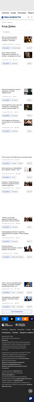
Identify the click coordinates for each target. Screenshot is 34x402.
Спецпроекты (6, 332)
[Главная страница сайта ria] (11, 17)
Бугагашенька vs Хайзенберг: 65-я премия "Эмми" (12, 169)
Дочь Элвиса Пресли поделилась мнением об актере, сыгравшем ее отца (11, 54)
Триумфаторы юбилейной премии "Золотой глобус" (10, 298)
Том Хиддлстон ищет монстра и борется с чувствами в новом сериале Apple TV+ (12, 106)
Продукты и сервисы (26, 332)
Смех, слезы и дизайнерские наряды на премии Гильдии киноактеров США (12, 284)
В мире (28, 329)
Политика (5, 329)
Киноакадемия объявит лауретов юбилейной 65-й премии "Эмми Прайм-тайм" (15, 233)
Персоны (10, 22)
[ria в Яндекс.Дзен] (12, 319)
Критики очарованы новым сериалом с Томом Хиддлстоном (11, 91)
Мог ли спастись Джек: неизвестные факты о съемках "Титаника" (9, 38)
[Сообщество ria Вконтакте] (18, 319)
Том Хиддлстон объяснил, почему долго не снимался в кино (11, 122)
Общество (12, 329)
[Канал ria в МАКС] (5, 319)
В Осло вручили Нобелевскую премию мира (17, 157)
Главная (4, 22)
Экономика (21, 329)
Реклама (15, 332)
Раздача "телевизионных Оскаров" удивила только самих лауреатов (10, 183)
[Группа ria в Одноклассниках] (25, 319)
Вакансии (5, 340)
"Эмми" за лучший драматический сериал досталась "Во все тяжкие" (11, 219)
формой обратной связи (24, 378)
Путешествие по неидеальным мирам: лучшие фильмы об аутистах (12, 247)
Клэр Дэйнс (9, 26)
